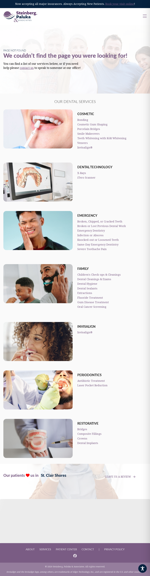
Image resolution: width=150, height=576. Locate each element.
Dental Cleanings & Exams (94, 279)
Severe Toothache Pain (92, 249)
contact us (27, 68)
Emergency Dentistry (91, 231)
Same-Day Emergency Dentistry (98, 245)
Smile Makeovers (88, 134)
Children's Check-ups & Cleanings (99, 275)
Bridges (82, 429)
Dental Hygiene (87, 284)
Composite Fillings (89, 434)
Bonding (82, 120)
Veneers (82, 143)
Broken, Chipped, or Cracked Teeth (99, 221)
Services (45, 549)
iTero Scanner (86, 178)
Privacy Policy (114, 549)
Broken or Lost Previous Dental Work (101, 226)
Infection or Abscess (90, 235)
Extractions (84, 293)
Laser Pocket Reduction (92, 385)
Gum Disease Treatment (93, 302)
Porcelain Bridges (88, 129)
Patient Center (66, 549)
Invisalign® (84, 147)
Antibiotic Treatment (91, 381)
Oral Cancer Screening (91, 307)
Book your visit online (119, 4)
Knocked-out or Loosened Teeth (98, 240)
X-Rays (81, 173)
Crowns (82, 438)
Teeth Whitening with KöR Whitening (101, 138)
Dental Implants (87, 443)
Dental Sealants (87, 288)
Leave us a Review (118, 477)
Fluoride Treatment (90, 298)
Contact (88, 549)
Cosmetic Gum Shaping (92, 124)
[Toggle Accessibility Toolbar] (142, 568)
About (30, 549)
